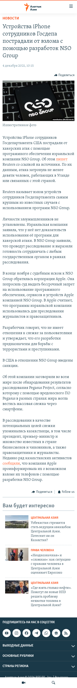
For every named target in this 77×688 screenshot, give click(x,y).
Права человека (42, 550)
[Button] (64, 75)
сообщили (11, 464)
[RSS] (66, 633)
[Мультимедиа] (23, 682)
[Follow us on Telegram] (36, 633)
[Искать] (53, 682)
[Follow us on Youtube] (7, 633)
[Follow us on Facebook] (26, 633)
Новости (11, 19)
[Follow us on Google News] (56, 633)
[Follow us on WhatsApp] (46, 633)
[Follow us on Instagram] (16, 633)
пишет (61, 159)
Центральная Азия (44, 518)
